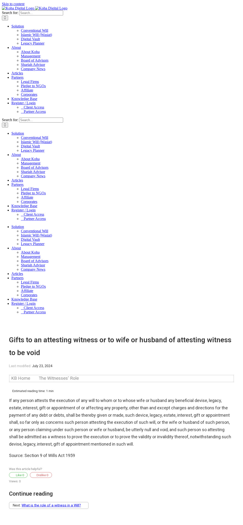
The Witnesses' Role (59, 378)
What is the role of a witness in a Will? (51, 505)
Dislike (42, 475)
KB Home (21, 378)
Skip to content (13, 4)
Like (19, 475)
